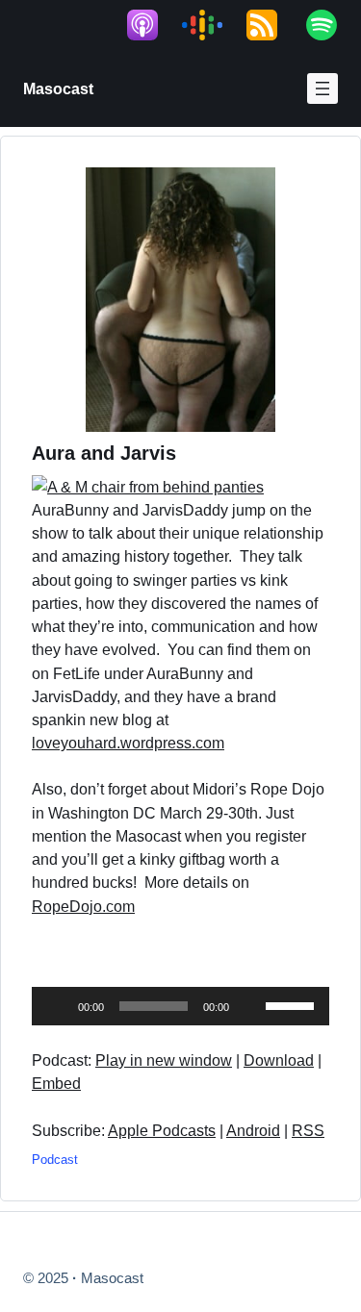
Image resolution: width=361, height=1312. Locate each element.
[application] (180, 1006)
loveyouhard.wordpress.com (128, 742)
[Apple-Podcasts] (152, 25)
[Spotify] (331, 25)
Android (253, 1130)
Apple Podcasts (162, 1130)
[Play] (56, 1006)
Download (279, 1060)
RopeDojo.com (83, 906)
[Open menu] (322, 88)
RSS (308, 1130)
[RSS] (271, 25)
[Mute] (250, 1006)
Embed (56, 1083)
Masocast (58, 88)
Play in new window (163, 1060)
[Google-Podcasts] (212, 25)
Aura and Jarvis (104, 453)
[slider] (293, 1004)
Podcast (55, 1159)
